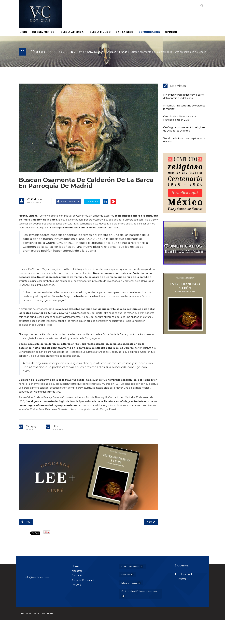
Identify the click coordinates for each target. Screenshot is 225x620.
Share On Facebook (70, 201)
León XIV (126, 574)
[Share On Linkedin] (105, 201)
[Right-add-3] (185, 303)
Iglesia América (72, 31)
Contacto (77, 575)
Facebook (187, 574)
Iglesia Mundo (100, 31)
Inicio (23, 31)
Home (80, 51)
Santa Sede (125, 31)
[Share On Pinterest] (113, 201)
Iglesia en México (130, 583)
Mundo (123, 51)
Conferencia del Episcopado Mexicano (139, 593)
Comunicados (149, 31)
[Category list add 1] (88, 477)
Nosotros (77, 570)
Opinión (171, 31)
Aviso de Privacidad (83, 580)
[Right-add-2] (185, 243)
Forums (76, 584)
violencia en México (131, 566)
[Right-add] (185, 183)
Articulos (111, 51)
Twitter (182, 578)
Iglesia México (43, 31)
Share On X (92, 201)
